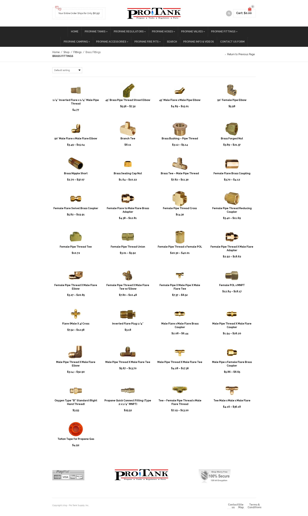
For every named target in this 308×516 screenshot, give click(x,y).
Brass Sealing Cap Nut (128, 173)
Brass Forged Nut (232, 138)
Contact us (233, 506)
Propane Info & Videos (198, 41)
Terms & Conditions (254, 506)
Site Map (241, 506)
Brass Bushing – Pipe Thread (180, 138)
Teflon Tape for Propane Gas (76, 439)
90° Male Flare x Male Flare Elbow (75, 138)
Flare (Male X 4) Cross (75, 323)
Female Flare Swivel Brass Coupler (75, 208)
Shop (66, 52)
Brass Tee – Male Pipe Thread (180, 173)
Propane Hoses (162, 31)
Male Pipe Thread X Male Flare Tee (127, 362)
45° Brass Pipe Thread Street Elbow (127, 100)
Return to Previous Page (241, 54)
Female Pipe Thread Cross (180, 208)
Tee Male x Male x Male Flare (232, 400)
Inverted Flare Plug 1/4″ (127, 323)
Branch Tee (127, 138)
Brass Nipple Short (76, 173)
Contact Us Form (232, 41)
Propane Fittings (223, 31)
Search (172, 41)
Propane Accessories (111, 41)
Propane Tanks (95, 31)
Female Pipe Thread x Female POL (180, 246)
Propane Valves (192, 31)
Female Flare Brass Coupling (232, 173)
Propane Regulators (129, 31)
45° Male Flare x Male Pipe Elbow (180, 100)
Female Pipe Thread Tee (76, 246)
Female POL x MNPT (232, 285)
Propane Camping (76, 41)
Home (74, 31)
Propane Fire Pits (146, 41)
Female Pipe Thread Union (128, 246)
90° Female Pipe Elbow (232, 100)
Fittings (77, 52)
